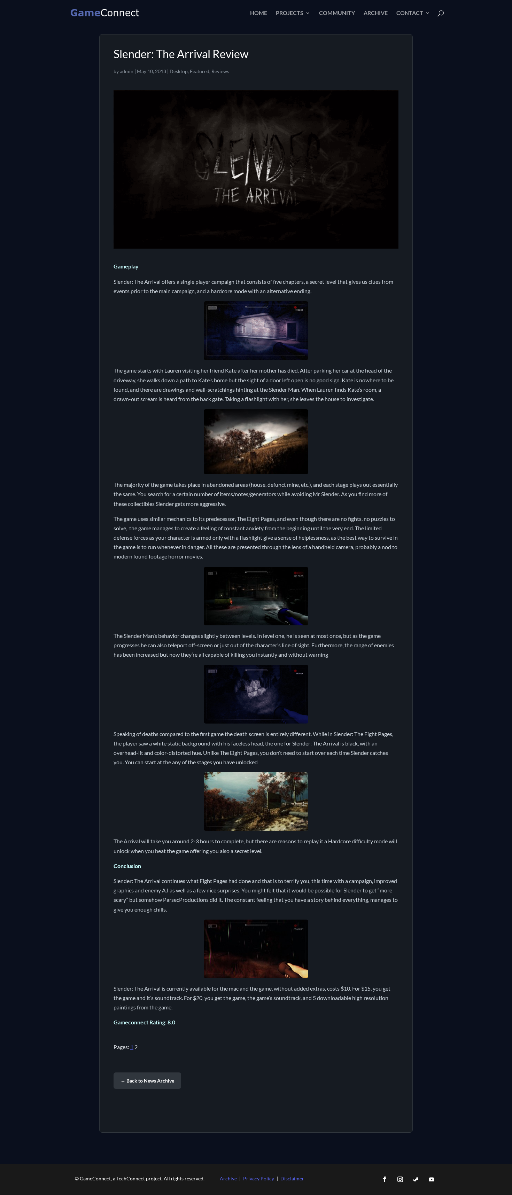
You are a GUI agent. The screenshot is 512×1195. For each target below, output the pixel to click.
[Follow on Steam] (415, 1179)
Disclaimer (292, 1178)
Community (337, 13)
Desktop (179, 71)
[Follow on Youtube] (431, 1179)
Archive (376, 13)
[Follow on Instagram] (400, 1179)
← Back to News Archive (147, 1081)
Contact (409, 13)
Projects (289, 13)
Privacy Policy (258, 1178)
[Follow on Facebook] (384, 1179)
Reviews (220, 71)
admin (126, 71)
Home (258, 13)
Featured (199, 71)
